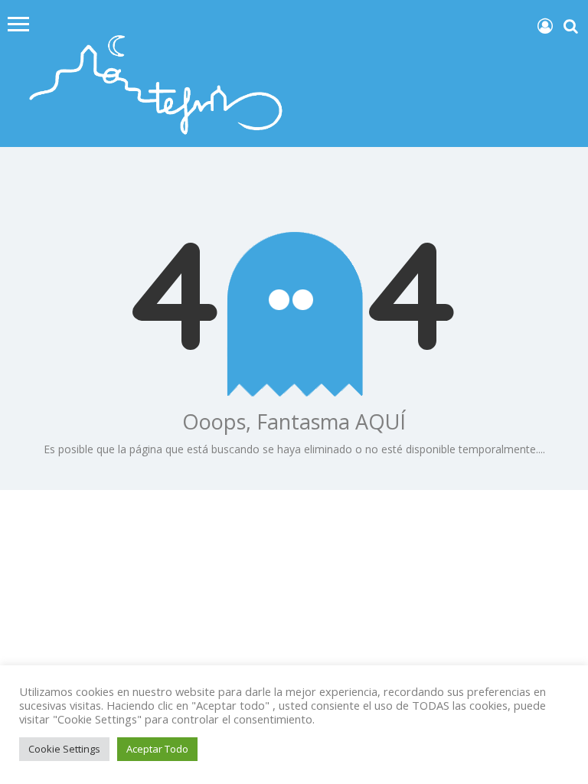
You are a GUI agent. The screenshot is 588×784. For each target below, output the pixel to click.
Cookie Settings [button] (64, 749)
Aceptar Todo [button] (157, 749)
